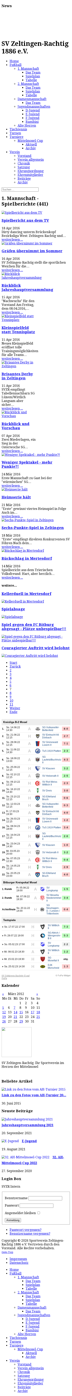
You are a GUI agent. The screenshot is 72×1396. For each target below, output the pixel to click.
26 (4, 1021)
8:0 (66, 728)
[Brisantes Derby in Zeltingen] (19, 366)
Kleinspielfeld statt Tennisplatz (18, 330)
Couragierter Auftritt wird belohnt (36, 648)
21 (15, 1017)
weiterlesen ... (12, 239)
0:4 (66, 859)
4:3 (66, 759)
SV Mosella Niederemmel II (53, 898)
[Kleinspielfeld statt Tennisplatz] (19, 320)
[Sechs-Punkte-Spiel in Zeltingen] (28, 520)
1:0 (66, 845)
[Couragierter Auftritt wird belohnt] (30, 656)
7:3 (66, 926)
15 (21, 1012)
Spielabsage (13, 609)
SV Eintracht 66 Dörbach (50, 736)
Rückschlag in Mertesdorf (27, 558)
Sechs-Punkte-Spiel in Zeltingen (33, 528)
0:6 (66, 798)
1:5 (66, 889)
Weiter (15, 708)
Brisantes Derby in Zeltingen (17, 376)
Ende (13, 712)
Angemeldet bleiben (20, 1213)
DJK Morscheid (53, 966)
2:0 (66, 836)
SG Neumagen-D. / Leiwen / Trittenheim (53, 909)
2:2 (66, 944)
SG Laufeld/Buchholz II (51, 760)
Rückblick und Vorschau (15, 426)
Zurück (15, 666)
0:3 (66, 805)
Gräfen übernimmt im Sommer (32, 251)
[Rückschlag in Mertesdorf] (23, 551)
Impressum (18, 1259)
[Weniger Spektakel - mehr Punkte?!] (31, 455)
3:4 (66, 827)
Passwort (12, 1205)
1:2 (66, 820)
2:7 (66, 736)
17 (32, 1012)
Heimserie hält (16, 497)
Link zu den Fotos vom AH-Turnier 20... (34, 1095)
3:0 (66, 790)
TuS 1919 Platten (51, 751)
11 (11, 704)
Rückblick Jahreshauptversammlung (27, 287)
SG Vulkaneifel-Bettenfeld (50, 729)
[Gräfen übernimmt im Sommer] (27, 243)
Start (13, 663)
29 (21, 1021)
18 (38, 1012)
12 (4, 1012)
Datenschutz (19, 1263)
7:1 (66, 743)
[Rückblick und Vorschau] (19, 416)
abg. (65, 959)
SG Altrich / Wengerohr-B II (54, 935)
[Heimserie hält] (15, 489)
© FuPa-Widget (63, 975)
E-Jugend (29, 1141)
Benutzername (16, 1198)
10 (11, 700)
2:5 (66, 775)
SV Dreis (47, 790)
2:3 (66, 751)
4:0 (66, 812)
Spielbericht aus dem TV (25, 220)
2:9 (66, 867)
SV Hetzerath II (50, 775)
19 (4, 1017)
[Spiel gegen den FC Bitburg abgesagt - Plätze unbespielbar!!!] (36, 640)
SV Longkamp (52, 889)
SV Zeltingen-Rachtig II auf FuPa (16, 977)
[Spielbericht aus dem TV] (22, 213)
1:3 (66, 966)
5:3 (66, 935)
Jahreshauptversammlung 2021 (27, 1125)
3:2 (66, 768)
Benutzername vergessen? (30, 1233)
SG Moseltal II (53, 959)
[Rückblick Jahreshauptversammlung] (22, 278)
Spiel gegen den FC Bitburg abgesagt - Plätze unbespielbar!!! (34, 627)
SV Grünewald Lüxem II (50, 743)
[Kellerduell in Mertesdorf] (23, 601)
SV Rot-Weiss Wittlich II (49, 783)
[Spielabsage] (12, 617)
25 (38, 1017)
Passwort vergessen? (25, 1230)
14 (15, 1012)
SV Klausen (48, 768)
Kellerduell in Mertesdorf (26, 594)
